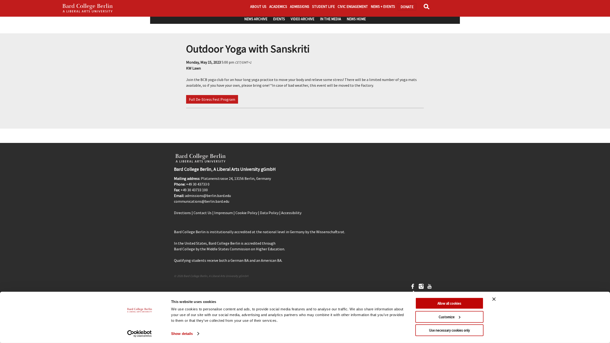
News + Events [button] (383, 6)
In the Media (330, 19)
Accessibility (291, 212)
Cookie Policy (246, 212)
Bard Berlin (87, 8)
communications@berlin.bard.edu (201, 201)
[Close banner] (494, 299)
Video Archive (302, 19)
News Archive (255, 19)
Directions (182, 212)
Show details (182, 334)
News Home (356, 19)
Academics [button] (278, 6)
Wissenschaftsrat (330, 231)
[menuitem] (255, 19)
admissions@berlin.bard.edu (208, 195)
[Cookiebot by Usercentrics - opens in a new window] (139, 333)
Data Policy (269, 212)
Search (427, 8)
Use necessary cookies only (449, 330)
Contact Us (202, 212)
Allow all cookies (449, 303)
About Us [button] (258, 6)
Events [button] (279, 19)
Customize (447, 316)
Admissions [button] (299, 6)
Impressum (223, 212)
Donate (407, 7)
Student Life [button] (323, 6)
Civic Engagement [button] (353, 6)
